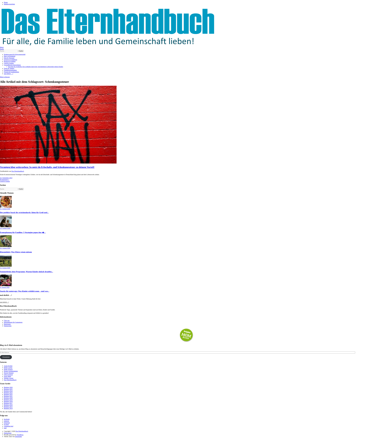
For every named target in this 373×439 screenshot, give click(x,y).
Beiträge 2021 (8, 396)
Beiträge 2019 (8, 399)
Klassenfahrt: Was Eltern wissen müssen (16, 252)
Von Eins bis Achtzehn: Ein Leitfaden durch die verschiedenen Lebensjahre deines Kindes (35, 67)
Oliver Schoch (8, 374)
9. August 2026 (4, 287)
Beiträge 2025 (8, 389)
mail (5, 428)
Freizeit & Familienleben (11, 72)
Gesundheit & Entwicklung (12, 65)
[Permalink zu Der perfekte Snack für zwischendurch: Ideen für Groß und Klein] (6, 207)
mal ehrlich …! (8, 74)
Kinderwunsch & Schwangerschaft (14, 54)
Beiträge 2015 (8, 406)
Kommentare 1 (4, 179)
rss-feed (6, 424)
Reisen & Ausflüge (10, 61)
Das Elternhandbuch (17, 171)
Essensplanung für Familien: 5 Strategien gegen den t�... (23, 232)
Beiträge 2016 (8, 405)
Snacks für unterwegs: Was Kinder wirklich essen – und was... (24, 291)
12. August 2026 (5, 268)
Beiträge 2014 (8, 408)
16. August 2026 (5, 248)
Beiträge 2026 (8, 387)
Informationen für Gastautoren (13, 322)
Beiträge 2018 (8, 401)
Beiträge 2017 (8, 403)
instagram (7, 423)
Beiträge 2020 (8, 398)
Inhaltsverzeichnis (9, 4)
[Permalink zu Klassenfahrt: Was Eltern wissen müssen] (6, 246)
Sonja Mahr (7, 376)
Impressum (7, 324)
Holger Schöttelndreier (11, 371)
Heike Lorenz (8, 367)
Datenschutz (7, 326)
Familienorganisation (10, 70)
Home (6, 2)
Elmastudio (18, 436)
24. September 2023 (6, 178)
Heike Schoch (8, 369)
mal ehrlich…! (4, 302)
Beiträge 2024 (8, 391)
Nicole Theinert (9, 373)
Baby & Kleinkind (9, 56)
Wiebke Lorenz (8, 378)
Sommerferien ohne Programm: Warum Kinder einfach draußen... (26, 272)
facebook (7, 419)
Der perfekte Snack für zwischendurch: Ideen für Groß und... (24, 212)
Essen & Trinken (9, 68)
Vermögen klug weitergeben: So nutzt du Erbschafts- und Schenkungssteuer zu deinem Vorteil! (47, 167)
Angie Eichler (8, 366)
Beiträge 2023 (8, 392)
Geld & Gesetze (9, 63)
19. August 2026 (5, 228)
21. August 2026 (5, 209)
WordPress (20, 435)
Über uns (7, 320)
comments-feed (8, 426)
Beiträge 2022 (8, 394)
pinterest (6, 421)
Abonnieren (6, 357)
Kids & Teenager (9, 58)
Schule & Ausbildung (10, 60)
